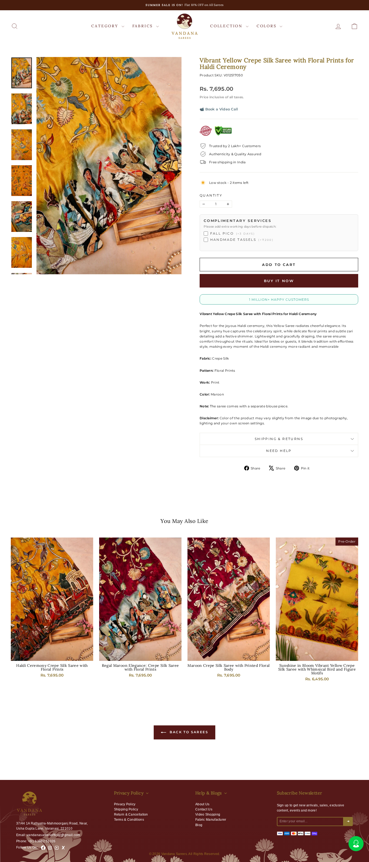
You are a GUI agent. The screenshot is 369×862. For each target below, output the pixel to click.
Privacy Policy (125, 804)
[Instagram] (50, 847)
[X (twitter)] (63, 847)
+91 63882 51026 (42, 841)
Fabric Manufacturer (210, 820)
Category (105, 25)
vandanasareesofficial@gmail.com (53, 835)
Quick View (52, 655)
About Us (202, 804)
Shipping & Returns (279, 439)
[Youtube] (56, 847)
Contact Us (203, 809)
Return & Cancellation (131, 814)
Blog (198, 825)
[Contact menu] (356, 843)
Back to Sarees (188, 732)
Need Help (279, 451)
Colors (268, 25)
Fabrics (143, 25)
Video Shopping (207, 814)
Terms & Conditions (129, 820)
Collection (227, 25)
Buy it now (279, 281)
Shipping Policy (126, 809)
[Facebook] (43, 847)
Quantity (211, 195)
